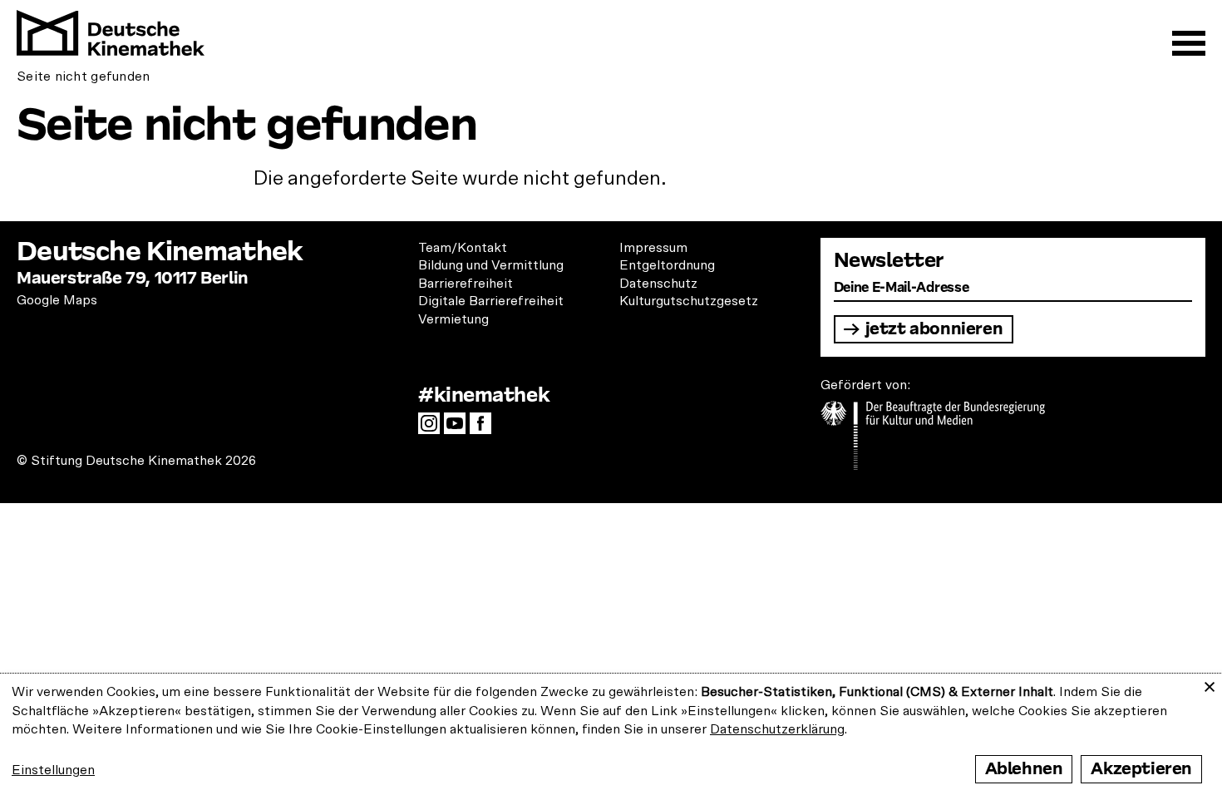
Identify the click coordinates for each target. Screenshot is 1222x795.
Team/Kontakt (462, 247)
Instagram (433, 428)
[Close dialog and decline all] (1209, 684)
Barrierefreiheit (465, 283)
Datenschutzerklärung (777, 729)
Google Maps (57, 300)
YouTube (459, 428)
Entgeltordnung (667, 265)
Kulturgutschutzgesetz (688, 301)
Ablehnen (1024, 769)
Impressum (653, 247)
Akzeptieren (1141, 769)
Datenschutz (658, 283)
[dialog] (611, 734)
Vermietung (453, 319)
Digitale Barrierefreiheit (491, 301)
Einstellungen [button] (53, 770)
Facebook (484, 428)
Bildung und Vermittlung (491, 265)
